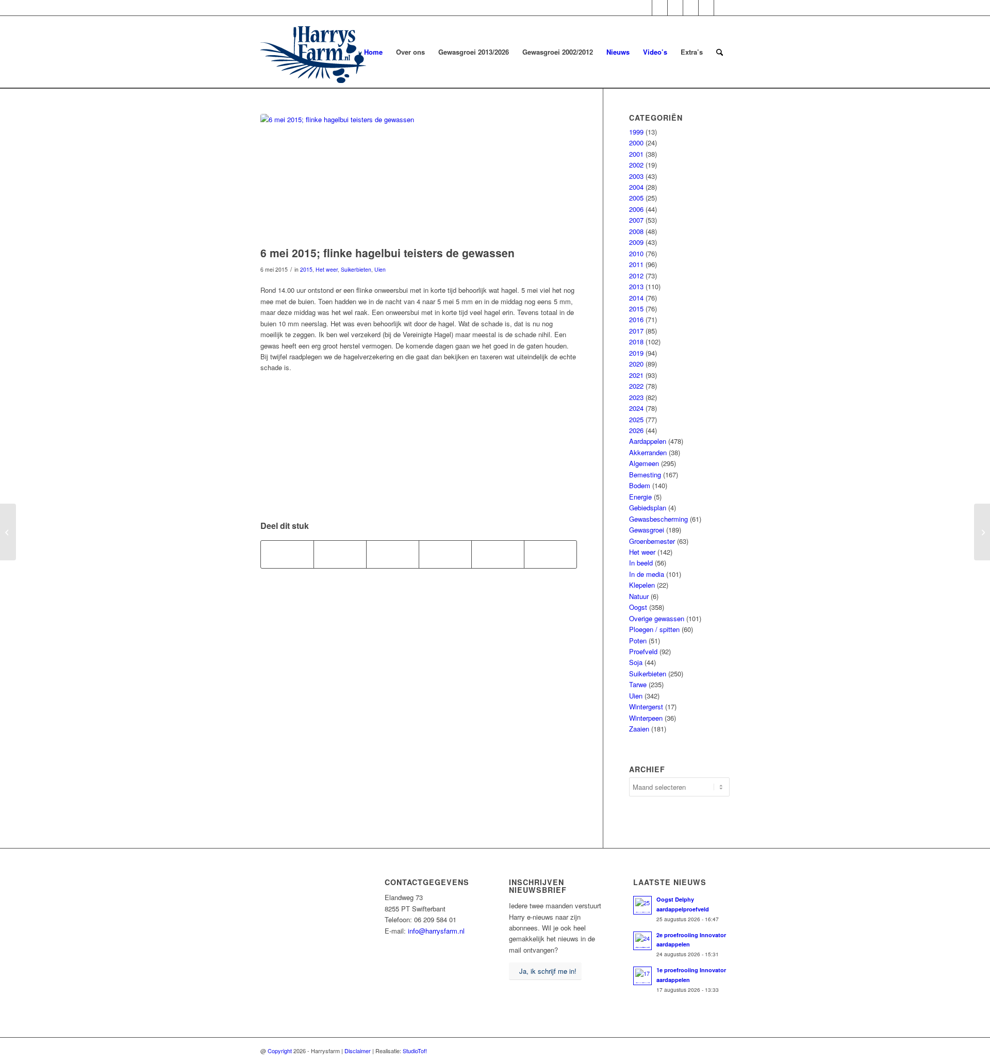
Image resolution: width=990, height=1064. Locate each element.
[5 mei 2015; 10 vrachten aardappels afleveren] (8, 532)
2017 (636, 331)
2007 (636, 220)
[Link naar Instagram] (675, 7)
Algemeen (644, 463)
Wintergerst (646, 706)
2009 (636, 242)
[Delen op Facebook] (287, 554)
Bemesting (645, 474)
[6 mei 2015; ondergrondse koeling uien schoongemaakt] (982, 532)
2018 (636, 341)
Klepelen (642, 585)
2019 (636, 353)
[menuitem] (373, 52)
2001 (636, 154)
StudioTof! (415, 1050)
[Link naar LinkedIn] (722, 7)
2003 (636, 176)
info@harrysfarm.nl (436, 931)
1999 (636, 132)
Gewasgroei (646, 530)
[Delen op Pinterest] (445, 554)
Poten (638, 640)
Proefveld (643, 651)
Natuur (639, 596)
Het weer (327, 269)
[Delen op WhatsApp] (393, 554)
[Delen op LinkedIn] (498, 554)
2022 (636, 386)
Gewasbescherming (658, 519)
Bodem (639, 485)
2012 (636, 275)
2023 (636, 397)
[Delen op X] (340, 554)
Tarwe (638, 684)
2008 (636, 231)
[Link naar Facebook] (659, 7)
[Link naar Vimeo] (706, 7)
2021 (636, 375)
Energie (640, 497)
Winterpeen (646, 718)
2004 (636, 187)
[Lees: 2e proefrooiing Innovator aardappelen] (642, 941)
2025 (636, 419)
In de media (646, 574)
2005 (636, 198)
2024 (636, 408)
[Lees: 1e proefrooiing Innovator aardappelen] (642, 976)
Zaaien (639, 729)
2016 (636, 319)
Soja (635, 662)
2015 (306, 269)
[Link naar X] (644, 7)
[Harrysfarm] (313, 52)
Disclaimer (357, 1050)
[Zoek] (720, 52)
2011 (636, 264)
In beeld (641, 563)
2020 (636, 364)
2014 (636, 298)
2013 (636, 286)
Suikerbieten (356, 269)
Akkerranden (648, 452)
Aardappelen (647, 441)
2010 (636, 253)
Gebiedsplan (647, 507)
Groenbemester (652, 541)
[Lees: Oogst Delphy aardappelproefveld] (642, 905)
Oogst (638, 607)
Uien (380, 269)
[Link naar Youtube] (690, 7)
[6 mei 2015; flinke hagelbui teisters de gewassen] (418, 177)
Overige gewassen (656, 618)
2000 (636, 142)
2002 (636, 165)
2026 (636, 430)
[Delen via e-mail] (550, 554)
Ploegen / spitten (654, 629)
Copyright (280, 1050)
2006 (636, 209)
